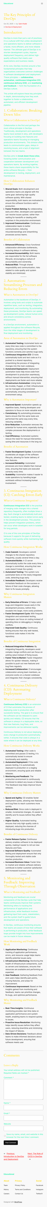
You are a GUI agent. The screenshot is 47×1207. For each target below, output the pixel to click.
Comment (9, 1077)
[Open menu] (42, 3)
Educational (8, 3)
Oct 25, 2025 (8, 24)
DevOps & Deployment (13, 27)
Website (7, 1124)
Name (7, 1103)
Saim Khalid (23, 24)
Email (7, 1113)
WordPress (18, 1202)
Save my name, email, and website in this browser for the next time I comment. (24, 1135)
